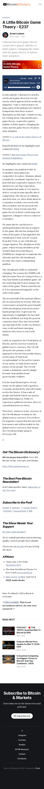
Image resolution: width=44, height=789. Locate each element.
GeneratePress (24, 572)
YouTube (7, 511)
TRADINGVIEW (13, 565)
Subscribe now (23, 716)
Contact (22, 754)
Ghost (37, 768)
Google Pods (29, 507)
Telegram (22, 735)
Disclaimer (22, 759)
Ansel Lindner (17, 33)
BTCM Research (22, 749)
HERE (16, 149)
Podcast (6, 18)
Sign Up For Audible (16, 577)
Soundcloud (20, 511)
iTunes (5, 507)
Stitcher (16, 507)
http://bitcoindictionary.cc (15, 466)
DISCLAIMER (12, 602)
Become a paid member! (14, 532)
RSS (30, 511)
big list (20, 546)
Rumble (22, 745)
